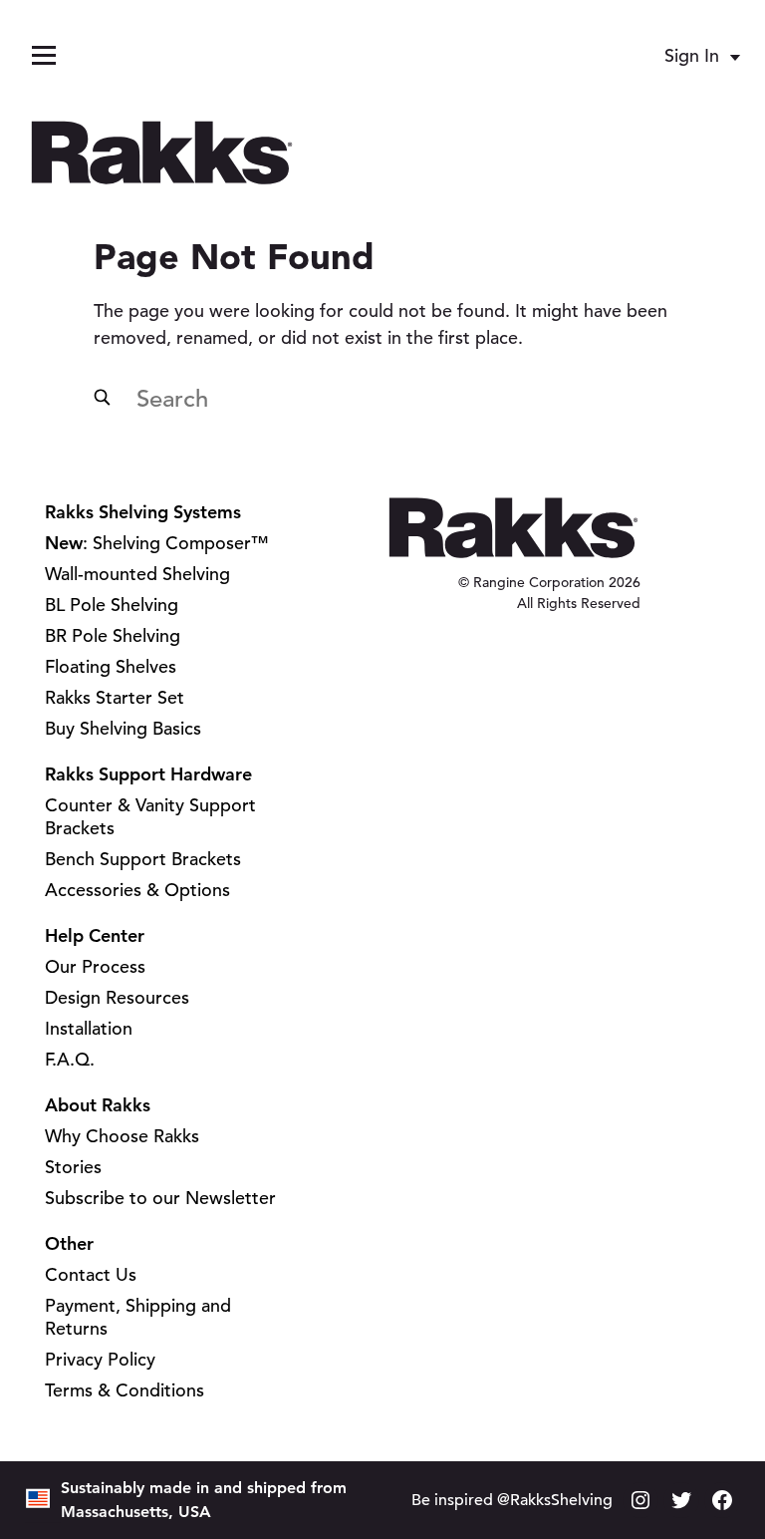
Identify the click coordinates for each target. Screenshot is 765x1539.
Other (69, 1243)
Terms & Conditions (124, 1390)
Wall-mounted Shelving (137, 573)
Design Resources (117, 997)
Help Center (94, 935)
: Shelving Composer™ (157, 542)
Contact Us (90, 1274)
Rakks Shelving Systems (143, 511)
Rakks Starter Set (114, 697)
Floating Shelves (110, 666)
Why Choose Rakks (122, 1135)
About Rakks (97, 1104)
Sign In (691, 56)
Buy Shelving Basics (123, 728)
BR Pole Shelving (112, 635)
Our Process (95, 966)
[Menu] (44, 56)
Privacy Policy (100, 1359)
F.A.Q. (70, 1059)
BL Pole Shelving (111, 604)
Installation (88, 1028)
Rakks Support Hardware (148, 774)
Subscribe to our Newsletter (160, 1197)
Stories (73, 1166)
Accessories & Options (137, 889)
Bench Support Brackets (143, 858)
